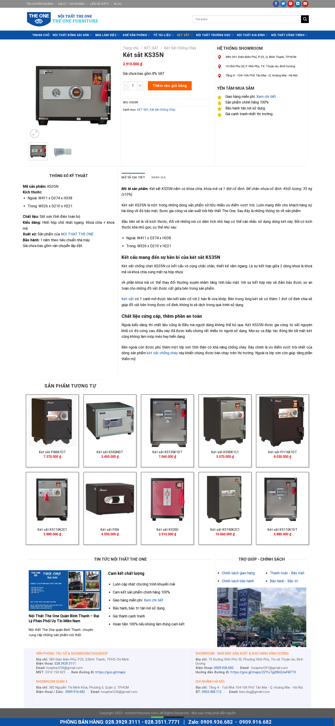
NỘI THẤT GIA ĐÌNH (251, 35)
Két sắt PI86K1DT (52, 452)
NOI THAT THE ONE (77, 234)
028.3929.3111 (65, 664)
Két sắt (127, 299)
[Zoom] (34, 133)
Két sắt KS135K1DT (167, 452)
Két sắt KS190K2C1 (225, 530)
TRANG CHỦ (40, 35)
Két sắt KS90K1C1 (225, 452)
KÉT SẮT (183, 35)
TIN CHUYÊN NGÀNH (39, 3)
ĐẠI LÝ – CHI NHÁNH (71, 3)
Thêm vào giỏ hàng (169, 85)
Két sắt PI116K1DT (282, 452)
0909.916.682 (75, 692)
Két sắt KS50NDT (110, 452)
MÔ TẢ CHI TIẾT (133, 177)
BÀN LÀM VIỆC (105, 35)
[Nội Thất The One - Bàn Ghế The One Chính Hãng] (106, 19)
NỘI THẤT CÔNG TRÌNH (287, 35)
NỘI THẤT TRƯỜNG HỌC (213, 35)
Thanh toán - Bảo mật (287, 573)
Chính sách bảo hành (238, 581)
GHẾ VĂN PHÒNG (135, 35)
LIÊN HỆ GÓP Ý (99, 3)
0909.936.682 (224, 668)
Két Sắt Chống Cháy (180, 48)
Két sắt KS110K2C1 (52, 530)
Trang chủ (131, 48)
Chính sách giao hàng (238, 573)
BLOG (117, 3)
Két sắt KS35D (167, 530)
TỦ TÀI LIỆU (162, 35)
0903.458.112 (212, 692)
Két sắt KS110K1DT (282, 530)
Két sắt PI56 (109, 530)
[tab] (133, 177)
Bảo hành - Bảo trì (284, 581)
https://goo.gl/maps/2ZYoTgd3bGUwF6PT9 (263, 672)
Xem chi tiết (266, 96)
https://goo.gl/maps (110, 672)
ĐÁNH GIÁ (158, 177)
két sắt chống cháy (162, 353)
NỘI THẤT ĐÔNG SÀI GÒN (71, 35)
